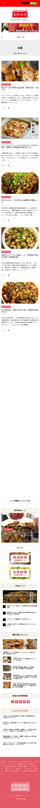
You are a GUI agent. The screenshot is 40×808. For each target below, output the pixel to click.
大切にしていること (13, 761)
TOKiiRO (17, 795)
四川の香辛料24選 (10, 766)
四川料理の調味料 (23, 766)
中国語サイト (19, 768)
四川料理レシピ (5, 92)
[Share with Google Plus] (21, 108)
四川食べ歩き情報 (21, 711)
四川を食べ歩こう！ (26, 761)
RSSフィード (9, 768)
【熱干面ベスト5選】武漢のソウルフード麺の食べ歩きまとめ (18, 722)
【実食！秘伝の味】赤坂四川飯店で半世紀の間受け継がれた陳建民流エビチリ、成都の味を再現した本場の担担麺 (24, 685)
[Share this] (12, 108)
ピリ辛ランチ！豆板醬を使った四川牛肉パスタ (19, 619)
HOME (3, 761)
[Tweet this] (16, 108)
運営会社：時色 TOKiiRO (12, 771)
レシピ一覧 (12, 764)
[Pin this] (25, 108)
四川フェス (28, 768)
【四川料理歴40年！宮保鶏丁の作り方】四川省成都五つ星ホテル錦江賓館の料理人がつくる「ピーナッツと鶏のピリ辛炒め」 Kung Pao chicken (19, 535)
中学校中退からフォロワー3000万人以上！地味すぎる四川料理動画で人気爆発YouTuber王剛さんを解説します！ (25, 677)
